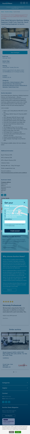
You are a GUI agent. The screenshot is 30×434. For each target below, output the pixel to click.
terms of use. (12, 225)
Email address (8, 219)
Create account (15, 231)
